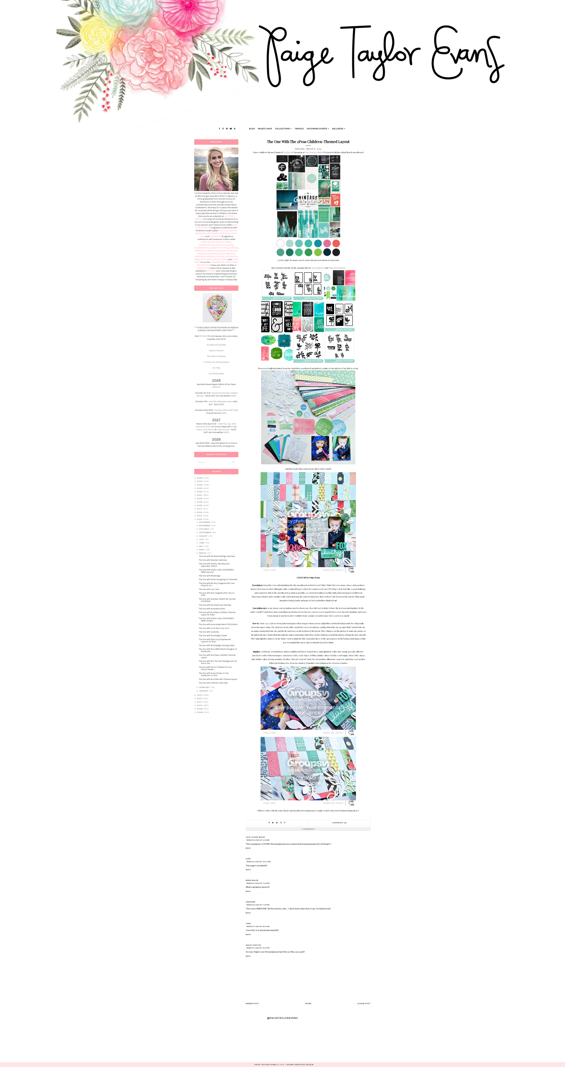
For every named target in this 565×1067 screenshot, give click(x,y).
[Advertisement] (216, 762)
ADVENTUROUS (206, 245)
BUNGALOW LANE (203, 250)
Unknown (250, 902)
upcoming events (317, 128)
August (203, 536)
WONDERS (217, 250)
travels (299, 128)
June (202, 543)
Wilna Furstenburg (336, 268)
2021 (200, 495)
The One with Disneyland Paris (212, 609)
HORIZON (199, 256)
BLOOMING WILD (202, 248)
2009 (200, 709)
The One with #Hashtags (210, 576)
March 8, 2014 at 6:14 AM (258, 840)
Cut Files (216, 368)
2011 (199, 702)
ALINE (248, 859)
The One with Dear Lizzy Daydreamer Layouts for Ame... (215, 640)
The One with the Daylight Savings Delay (216, 645)
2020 (200, 499)
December (205, 522)
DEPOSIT (216, 387)
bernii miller (252, 880)
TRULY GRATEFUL (227, 253)
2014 (200, 519)
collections (282, 128)
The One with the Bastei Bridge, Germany (217, 556)
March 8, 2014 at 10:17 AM (259, 861)
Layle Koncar (223, 429)
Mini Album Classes (216, 356)
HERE (233, 396)
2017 (200, 509)
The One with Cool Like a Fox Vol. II (214, 628)
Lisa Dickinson (318, 268)
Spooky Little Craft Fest (226, 410)
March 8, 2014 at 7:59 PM (258, 905)
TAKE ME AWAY (220, 259)
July (202, 539)
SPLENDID (233, 248)
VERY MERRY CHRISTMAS (217, 233)
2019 (200, 502)
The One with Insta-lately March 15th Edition (218, 624)
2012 (200, 698)
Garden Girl (289, 152)
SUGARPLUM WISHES (223, 245)
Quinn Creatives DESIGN (300, 1065)
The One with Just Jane (209, 589)
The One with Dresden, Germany (213, 560)
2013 (200, 695)
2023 (200, 488)
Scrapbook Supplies (216, 345)
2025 (200, 481)
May (201, 546)
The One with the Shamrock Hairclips (215, 605)
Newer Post (252, 1003)
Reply (248, 848)
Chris (248, 923)
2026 (200, 478)
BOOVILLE (222, 230)
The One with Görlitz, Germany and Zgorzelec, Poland (214, 565)
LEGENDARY (215, 236)
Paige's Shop (265, 128)
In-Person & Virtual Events (216, 362)
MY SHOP (211, 271)
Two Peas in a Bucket (314, 152)
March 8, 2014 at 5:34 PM (258, 883)
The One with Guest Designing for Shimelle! (218, 579)
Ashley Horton (253, 945)
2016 (200, 512)
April (202, 550)
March (203, 553)
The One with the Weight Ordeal (213, 635)
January (204, 691)
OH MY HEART (206, 259)
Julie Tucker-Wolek (255, 837)
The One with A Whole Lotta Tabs (213, 683)
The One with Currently (209, 632)
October (204, 529)
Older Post (364, 1003)
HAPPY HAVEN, (208, 242)
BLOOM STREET (211, 253)
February (205, 687)
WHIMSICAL (210, 256)
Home (308, 1003)
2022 (200, 492)
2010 (200, 705)
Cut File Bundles (216, 373)
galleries (337, 128)
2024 (200, 485)
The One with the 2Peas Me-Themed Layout (218, 679)
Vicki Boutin (208, 429)
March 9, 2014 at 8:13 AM (258, 926)
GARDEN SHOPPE (219, 248)
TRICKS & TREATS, (223, 242)
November (205, 526)
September (205, 532)
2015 (200, 516)
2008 (200, 712)
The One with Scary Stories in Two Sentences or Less (214, 674)
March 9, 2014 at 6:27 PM (258, 948)
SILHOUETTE (202, 268)
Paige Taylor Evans (265, 1065)
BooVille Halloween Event (221, 401)
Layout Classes (216, 350)
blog (252, 128)
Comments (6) (339, 823)
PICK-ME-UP (222, 256)
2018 (200, 505)
